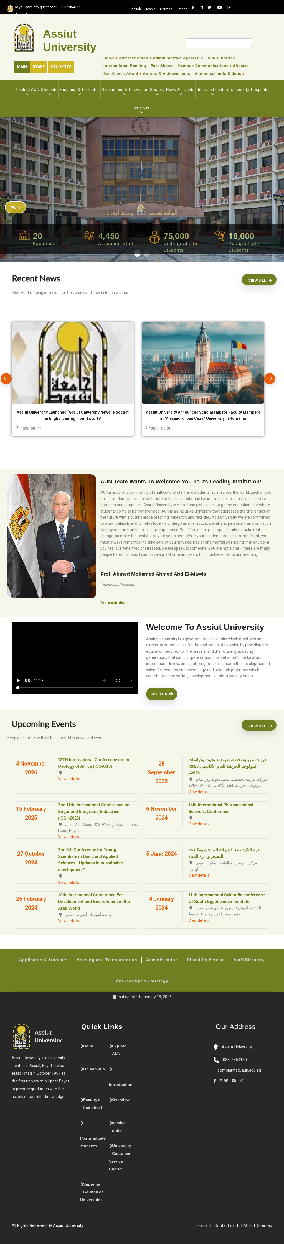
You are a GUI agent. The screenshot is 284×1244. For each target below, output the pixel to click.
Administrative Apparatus (178, 58)
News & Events (180, 90)
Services (142, 107)
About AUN (161, 694)
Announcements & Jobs (218, 74)
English (135, 9)
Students (61, 67)
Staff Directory (249, 960)
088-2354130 (235, 1059)
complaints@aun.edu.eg (238, 1070)
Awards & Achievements (166, 74)
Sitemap (241, 66)
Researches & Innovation (125, 90)
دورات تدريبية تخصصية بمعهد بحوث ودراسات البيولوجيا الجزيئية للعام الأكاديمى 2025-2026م (227, 766)
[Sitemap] (86, 1227)
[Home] (102, 1227)
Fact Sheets (162, 66)
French (182, 9)
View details (68, 779)
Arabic (150, 9)
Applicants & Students (43, 960)
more (16, 207)
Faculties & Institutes (79, 90)
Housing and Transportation (107, 960)
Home (109, 58)
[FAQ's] (91, 1227)
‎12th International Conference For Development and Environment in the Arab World (94, 901)
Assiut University (236, 1047)
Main (22, 67)
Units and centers (212, 90)
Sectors (157, 90)
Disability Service (206, 960)
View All (257, 281)
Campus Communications (203, 66)
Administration (133, 58)
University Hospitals (249, 90)
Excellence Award (120, 74)
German (166, 9)
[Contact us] (97, 1227)
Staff (39, 67)
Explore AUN (27, 90)
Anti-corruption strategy (142, 981)
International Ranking (124, 66)
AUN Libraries (221, 58)
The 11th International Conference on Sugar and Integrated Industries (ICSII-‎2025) (94, 811)
